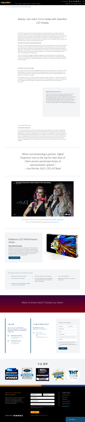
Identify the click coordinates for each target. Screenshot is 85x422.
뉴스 (72, 3)
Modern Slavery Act (66, 403)
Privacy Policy (64, 397)
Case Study (33, 3)
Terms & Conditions (66, 401)
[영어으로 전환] (69, 1)
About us (79, 3)
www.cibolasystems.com (54, 222)
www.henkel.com (60, 219)
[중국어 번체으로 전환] (80, 1)
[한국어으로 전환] (78, 1)
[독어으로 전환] (72, 1)
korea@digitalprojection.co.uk (17, 337)
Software (24, 3)
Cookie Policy (64, 399)
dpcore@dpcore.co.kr (15, 342)
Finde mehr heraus (14, 257)
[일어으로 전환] (76, 1)
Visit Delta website (65, 395)
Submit (63, 348)
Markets (28, 3)
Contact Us (38, 3)
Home (16, 3)
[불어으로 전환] (74, 1)
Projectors (20, 3)
